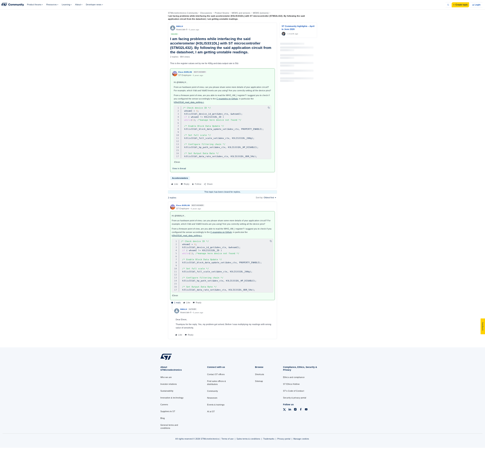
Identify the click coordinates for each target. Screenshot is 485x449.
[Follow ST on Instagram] (295, 410)
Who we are (166, 377)
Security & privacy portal (294, 398)
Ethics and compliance (294, 377)
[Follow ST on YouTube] (306, 410)
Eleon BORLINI (185, 72)
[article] (222, 254)
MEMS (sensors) (261, 13)
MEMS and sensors (241, 13)
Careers (164, 405)
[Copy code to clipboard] (269, 108)
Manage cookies (301, 439)
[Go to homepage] (179, 360)
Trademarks (268, 439)
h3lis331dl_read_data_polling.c (189, 102)
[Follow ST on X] (284, 410)
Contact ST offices (216, 374)
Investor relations (168, 384)
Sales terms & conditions (248, 439)
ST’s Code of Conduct (293, 391)
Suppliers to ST (167, 411)
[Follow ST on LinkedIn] (289, 410)
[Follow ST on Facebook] (300, 410)
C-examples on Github (227, 99)
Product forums (222, 13)
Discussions (206, 13)
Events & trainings (216, 405)
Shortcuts (259, 374)
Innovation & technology (171, 398)
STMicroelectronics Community (183, 13)
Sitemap (259, 381)
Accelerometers (180, 178)
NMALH (179, 26)
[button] (460, 4)
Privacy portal (283, 439)
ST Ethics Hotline (291, 384)
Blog (162, 418)
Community (212, 391)
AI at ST (211, 411)
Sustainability (166, 391)
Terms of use (227, 439)
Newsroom (212, 398)
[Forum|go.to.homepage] (12, 5)
